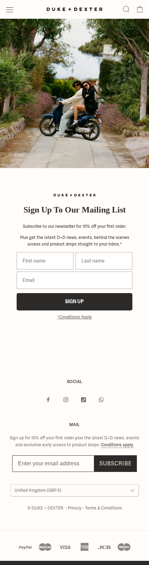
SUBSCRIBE (115, 463)
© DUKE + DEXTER (45, 508)
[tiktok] (83, 400)
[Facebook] (48, 400)
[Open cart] (140, 9)
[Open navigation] (9, 9)
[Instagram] (66, 400)
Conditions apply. (117, 445)
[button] (126, 9)
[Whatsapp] (101, 400)
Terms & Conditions (103, 508)
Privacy (75, 508)
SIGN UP (74, 302)
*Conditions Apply (74, 317)
